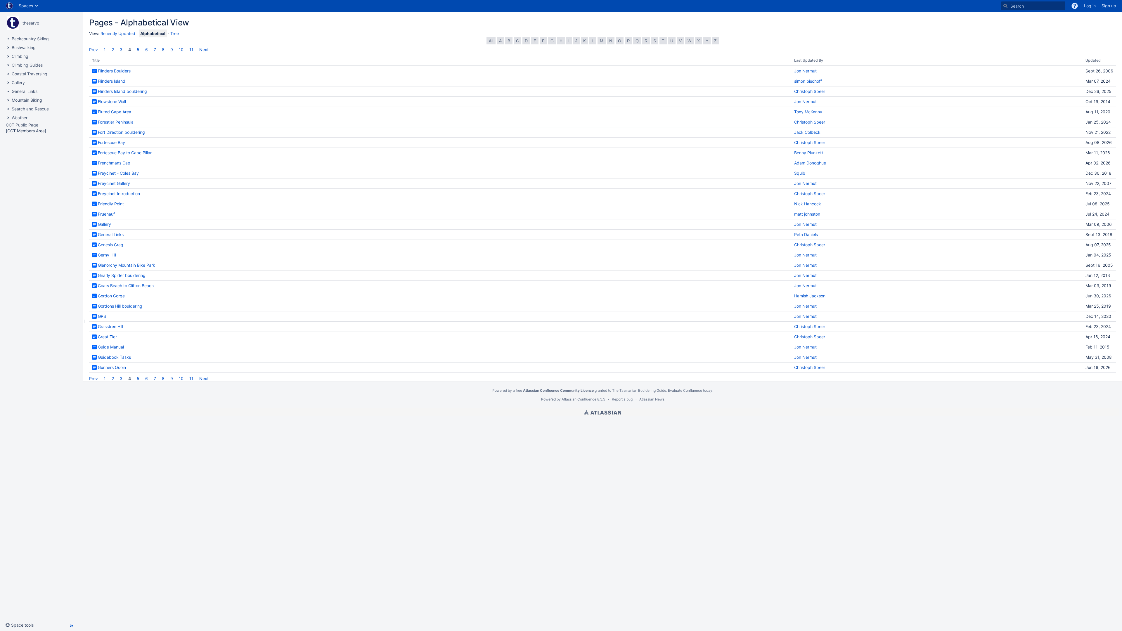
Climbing (20, 56)
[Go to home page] (9, 6)
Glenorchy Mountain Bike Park (126, 265)
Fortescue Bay (111, 142)
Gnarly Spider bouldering (122, 275)
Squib (799, 173)
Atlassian (602, 412)
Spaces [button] (26, 5)
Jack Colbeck (807, 132)
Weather (19, 117)
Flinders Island (111, 81)
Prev (93, 49)
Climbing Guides (27, 65)
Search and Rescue (30, 108)
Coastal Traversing (29, 73)
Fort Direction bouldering (121, 132)
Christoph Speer (809, 91)
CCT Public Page (22, 124)
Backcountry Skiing (30, 38)
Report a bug (622, 399)
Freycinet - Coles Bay (118, 173)
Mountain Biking (27, 100)
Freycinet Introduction (119, 193)
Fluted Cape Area (114, 111)
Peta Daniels (806, 234)
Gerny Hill (107, 254)
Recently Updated (118, 33)
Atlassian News (651, 399)
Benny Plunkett (808, 152)
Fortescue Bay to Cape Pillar (125, 152)
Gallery (18, 82)
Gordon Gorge (111, 295)
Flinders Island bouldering (122, 91)
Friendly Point (111, 203)
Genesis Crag (110, 244)
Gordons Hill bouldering (120, 306)
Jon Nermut (805, 70)
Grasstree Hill (110, 326)
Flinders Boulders (114, 70)
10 (181, 49)
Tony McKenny (808, 111)
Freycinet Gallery (114, 183)
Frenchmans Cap (114, 162)
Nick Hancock (807, 203)
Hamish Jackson (809, 295)
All (491, 41)
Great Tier (107, 336)
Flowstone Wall (112, 101)
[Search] (1005, 6)
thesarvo (30, 22)
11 (191, 49)
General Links (24, 91)
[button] (1074, 6)
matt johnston (807, 214)
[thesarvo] (13, 23)
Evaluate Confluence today (690, 390)
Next (204, 49)
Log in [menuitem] (1090, 5)
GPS (102, 316)
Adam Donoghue (810, 162)
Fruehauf (106, 214)
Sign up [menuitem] (1109, 5)
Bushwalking (24, 47)
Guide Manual (111, 346)
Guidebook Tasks (114, 357)
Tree (174, 33)
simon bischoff (808, 81)
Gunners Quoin (112, 367)
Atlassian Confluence (579, 399)
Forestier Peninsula (116, 121)
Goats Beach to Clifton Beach (126, 285)
